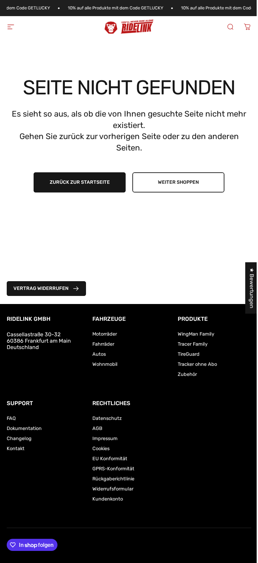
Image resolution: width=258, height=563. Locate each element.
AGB (97, 428)
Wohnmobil (105, 364)
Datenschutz (107, 418)
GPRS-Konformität (113, 469)
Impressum (105, 438)
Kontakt (16, 448)
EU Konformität (109, 459)
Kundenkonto (107, 499)
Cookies (101, 448)
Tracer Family (193, 344)
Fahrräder (103, 344)
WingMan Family (196, 334)
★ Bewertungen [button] (252, 288)
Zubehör (187, 374)
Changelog (19, 438)
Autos (99, 354)
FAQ (11, 418)
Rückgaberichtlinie (113, 479)
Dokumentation (24, 428)
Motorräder (104, 334)
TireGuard (189, 354)
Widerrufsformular (112, 489)
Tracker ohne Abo (197, 364)
